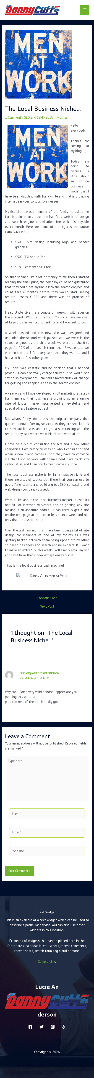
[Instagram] (53, 1027)
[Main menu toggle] (84, 10)
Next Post (47, 606)
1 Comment (13, 117)
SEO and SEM (33, 117)
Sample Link (46, 961)
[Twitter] (41, 1027)
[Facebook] (30, 1027)
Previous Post (47, 598)
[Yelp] (64, 1027)
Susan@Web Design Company (39, 673)
